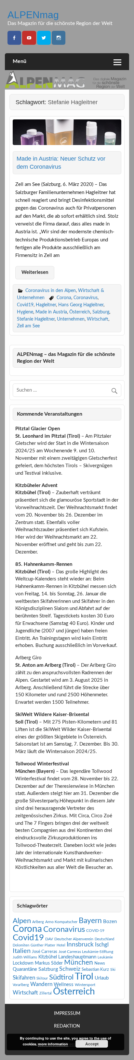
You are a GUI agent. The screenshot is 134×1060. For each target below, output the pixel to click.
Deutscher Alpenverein (73, 939)
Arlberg (38, 922)
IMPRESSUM (67, 1014)
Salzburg (100, 312)
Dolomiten (21, 945)
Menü (19, 61)
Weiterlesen (34, 272)
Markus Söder (49, 963)
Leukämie (105, 957)
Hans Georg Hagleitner (80, 304)
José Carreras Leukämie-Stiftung (86, 952)
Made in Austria (51, 312)
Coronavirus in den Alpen (50, 290)
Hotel (61, 945)
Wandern (41, 984)
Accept (92, 1044)
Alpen (22, 921)
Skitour (42, 978)
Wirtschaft (97, 319)
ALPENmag (33, 14)
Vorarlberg (21, 985)
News (99, 963)
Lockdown (23, 963)
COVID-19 (95, 930)
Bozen (110, 921)
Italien (22, 951)
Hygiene (25, 312)
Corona (64, 297)
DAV (49, 939)
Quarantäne (25, 969)
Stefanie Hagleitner (36, 319)
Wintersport (85, 985)
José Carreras (44, 951)
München (78, 962)
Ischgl (102, 944)
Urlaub (102, 978)
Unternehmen (71, 319)
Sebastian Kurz (95, 969)
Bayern (90, 921)
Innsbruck (80, 945)
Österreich (79, 312)
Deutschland (104, 939)
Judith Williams (25, 957)
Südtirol (61, 977)
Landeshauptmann (77, 957)
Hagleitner (46, 304)
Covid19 (25, 304)
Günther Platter (43, 945)
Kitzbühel (47, 957)
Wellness (64, 984)
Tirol (84, 976)
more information (53, 1044)
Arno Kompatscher (61, 922)
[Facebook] (14, 38)
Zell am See (28, 325)
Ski (112, 969)
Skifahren (24, 978)
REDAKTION (67, 1026)
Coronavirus (86, 297)
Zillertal (45, 993)
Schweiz (69, 969)
